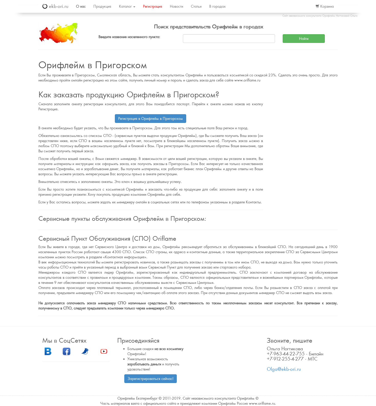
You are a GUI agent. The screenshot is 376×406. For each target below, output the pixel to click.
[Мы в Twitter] (85, 351)
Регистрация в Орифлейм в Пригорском (150, 118)
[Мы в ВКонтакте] (48, 351)
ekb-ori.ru (57, 6)
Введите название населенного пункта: (129, 36)
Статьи (196, 6)
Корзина (326, 6)
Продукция (102, 6)
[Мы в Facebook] (66, 351)
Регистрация (152, 6)
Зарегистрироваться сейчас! (150, 378)
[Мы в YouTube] (104, 351)
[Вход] (306, 6)
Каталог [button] (126, 6)
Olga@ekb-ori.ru (284, 369)
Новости (176, 6)
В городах (217, 6)
